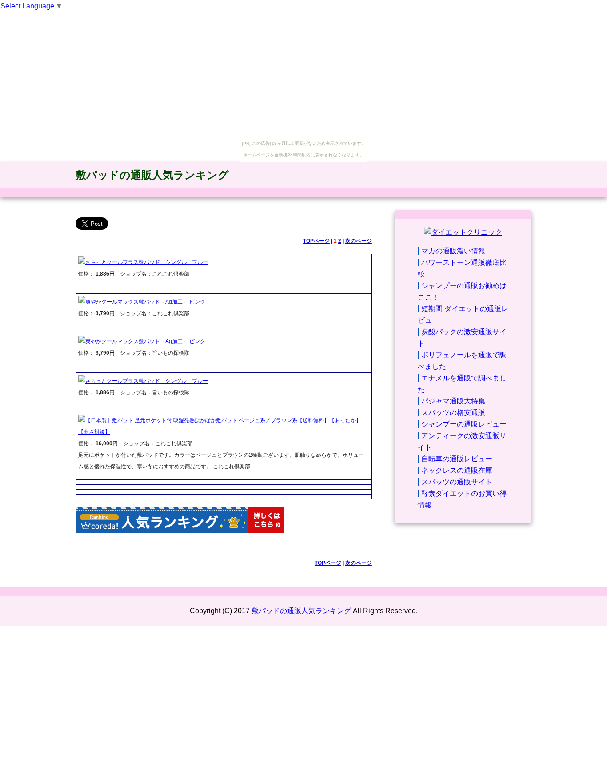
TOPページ (316, 241)
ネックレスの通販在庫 (456, 470)
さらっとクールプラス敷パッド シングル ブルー (146, 262)
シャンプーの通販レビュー (464, 424)
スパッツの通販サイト (456, 482)
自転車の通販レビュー (456, 459)
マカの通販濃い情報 (453, 251)
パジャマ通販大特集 (453, 401)
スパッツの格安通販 (453, 412)
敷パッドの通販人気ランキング (152, 175)
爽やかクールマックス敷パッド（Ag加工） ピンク (145, 302)
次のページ (358, 241)
